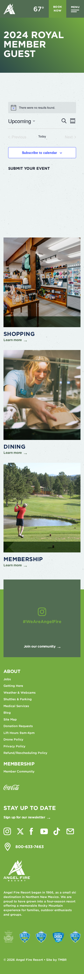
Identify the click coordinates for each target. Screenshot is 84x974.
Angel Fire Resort (9, 9)
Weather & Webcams (20, 692)
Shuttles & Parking (18, 699)
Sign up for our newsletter (24, 817)
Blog (7, 712)
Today (42, 136)
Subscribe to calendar (39, 152)
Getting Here (13, 686)
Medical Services (16, 706)
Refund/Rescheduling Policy (25, 753)
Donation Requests (18, 726)
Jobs (7, 679)
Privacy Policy (14, 746)
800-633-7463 (29, 846)
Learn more (13, 340)
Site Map (10, 719)
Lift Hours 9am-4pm (19, 733)
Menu (75, 7)
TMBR (62, 960)
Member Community (19, 771)
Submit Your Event (29, 168)
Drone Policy (13, 739)
